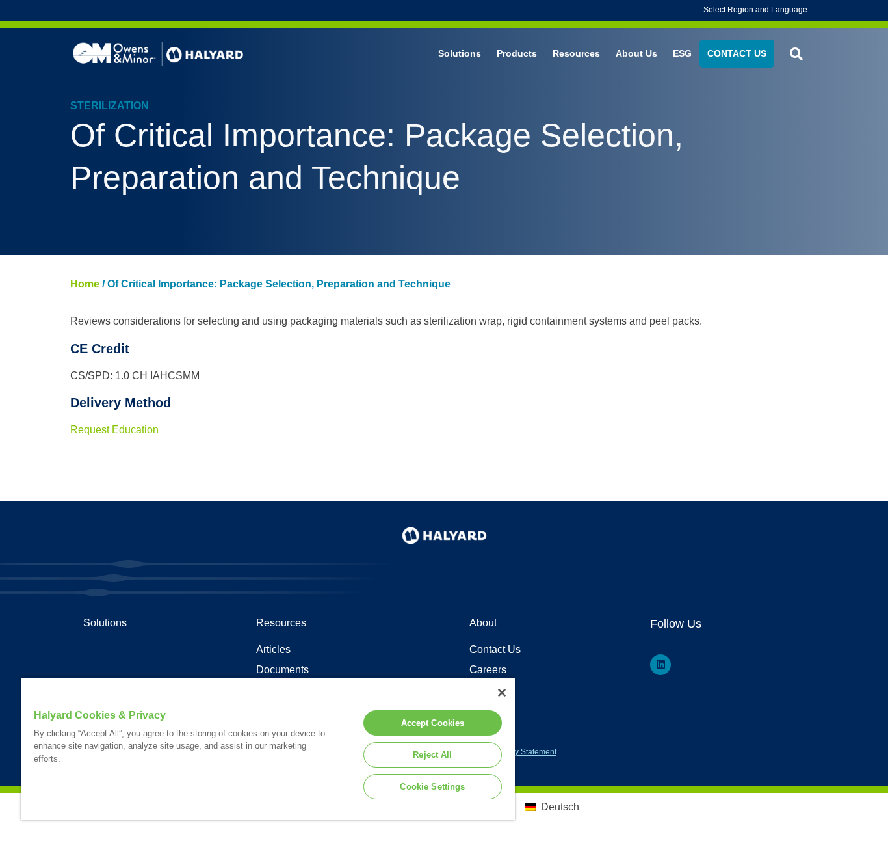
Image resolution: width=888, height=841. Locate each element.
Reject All (432, 755)
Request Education (114, 429)
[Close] (502, 693)
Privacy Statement (524, 751)
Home (84, 283)
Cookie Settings (432, 787)
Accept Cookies (433, 723)
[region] (268, 748)
